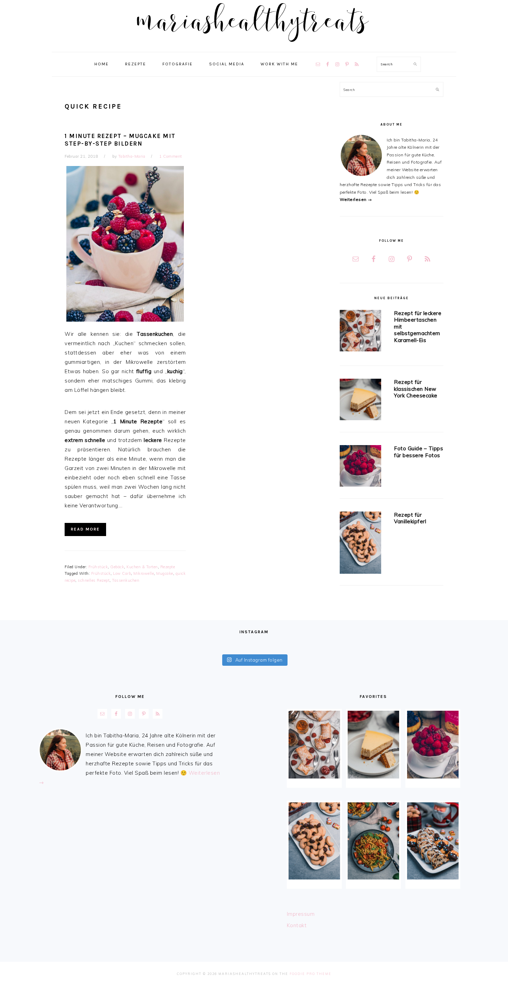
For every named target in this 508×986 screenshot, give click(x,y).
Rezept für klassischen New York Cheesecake (416, 389)
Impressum (301, 914)
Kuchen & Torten (142, 566)
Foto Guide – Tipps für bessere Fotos (418, 452)
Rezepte (167, 566)
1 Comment (170, 156)
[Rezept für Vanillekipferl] (360, 544)
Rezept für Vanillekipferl (410, 518)
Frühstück (98, 566)
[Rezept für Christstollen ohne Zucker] (433, 840)
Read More (85, 529)
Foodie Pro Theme (310, 974)
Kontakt (297, 925)
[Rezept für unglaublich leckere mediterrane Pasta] (373, 840)
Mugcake (164, 573)
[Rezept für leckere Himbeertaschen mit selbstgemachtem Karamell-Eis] (360, 332)
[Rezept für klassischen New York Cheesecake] (360, 401)
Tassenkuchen (125, 580)
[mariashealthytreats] (254, 44)
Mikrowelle (143, 573)
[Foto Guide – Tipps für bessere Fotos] (360, 467)
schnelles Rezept (94, 580)
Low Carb (122, 573)
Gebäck (117, 566)
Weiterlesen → (356, 199)
